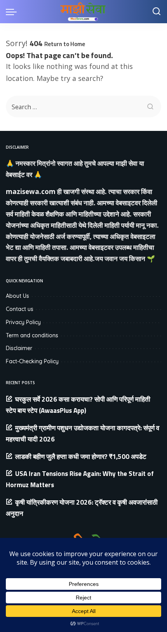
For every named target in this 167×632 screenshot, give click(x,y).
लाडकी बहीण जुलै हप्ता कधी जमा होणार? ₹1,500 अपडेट (80, 457)
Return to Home (64, 44)
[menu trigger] (13, 11)
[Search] (156, 11)
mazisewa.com (31, 191)
